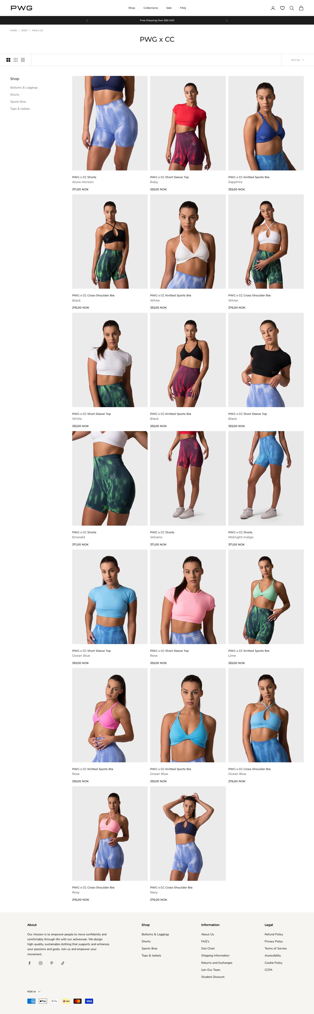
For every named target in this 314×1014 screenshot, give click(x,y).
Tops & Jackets (20, 109)
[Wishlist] (282, 8)
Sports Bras (18, 102)
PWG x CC (37, 30)
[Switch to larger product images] (8, 60)
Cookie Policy (273, 963)
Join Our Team (210, 970)
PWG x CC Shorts (84, 179)
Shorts (14, 95)
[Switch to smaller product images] (16, 60)
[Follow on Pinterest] (52, 963)
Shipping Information (215, 955)
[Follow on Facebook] (29, 963)
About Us (207, 934)
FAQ (183, 7)
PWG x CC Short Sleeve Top (169, 179)
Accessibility (273, 955)
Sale (169, 7)
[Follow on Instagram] (40, 963)
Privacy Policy (274, 941)
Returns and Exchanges (216, 963)
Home (13, 30)
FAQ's (205, 941)
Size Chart (208, 948)
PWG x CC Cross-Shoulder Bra (93, 298)
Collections (151, 7)
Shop (131, 7)
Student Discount (212, 977)
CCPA (268, 970)
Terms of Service (276, 948)
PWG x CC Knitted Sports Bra (248, 179)
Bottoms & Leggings (24, 88)
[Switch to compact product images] (23, 60)
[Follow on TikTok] (63, 963)
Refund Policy (274, 934)
